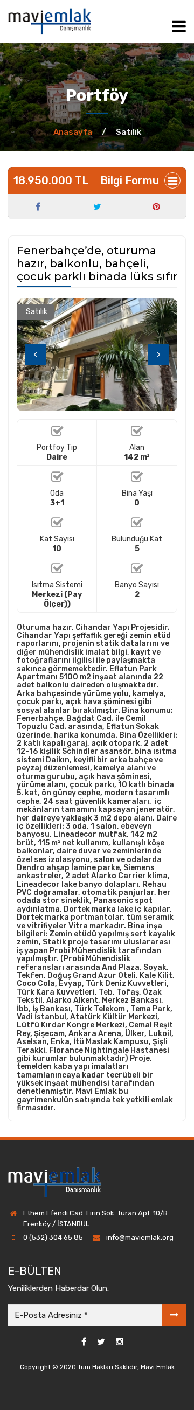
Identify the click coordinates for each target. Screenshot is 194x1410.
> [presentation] (158, 354)
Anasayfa (72, 132)
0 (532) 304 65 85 (53, 1237)
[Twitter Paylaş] (97, 207)
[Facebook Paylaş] (37, 207)
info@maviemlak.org (140, 1237)
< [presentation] (35, 354)
